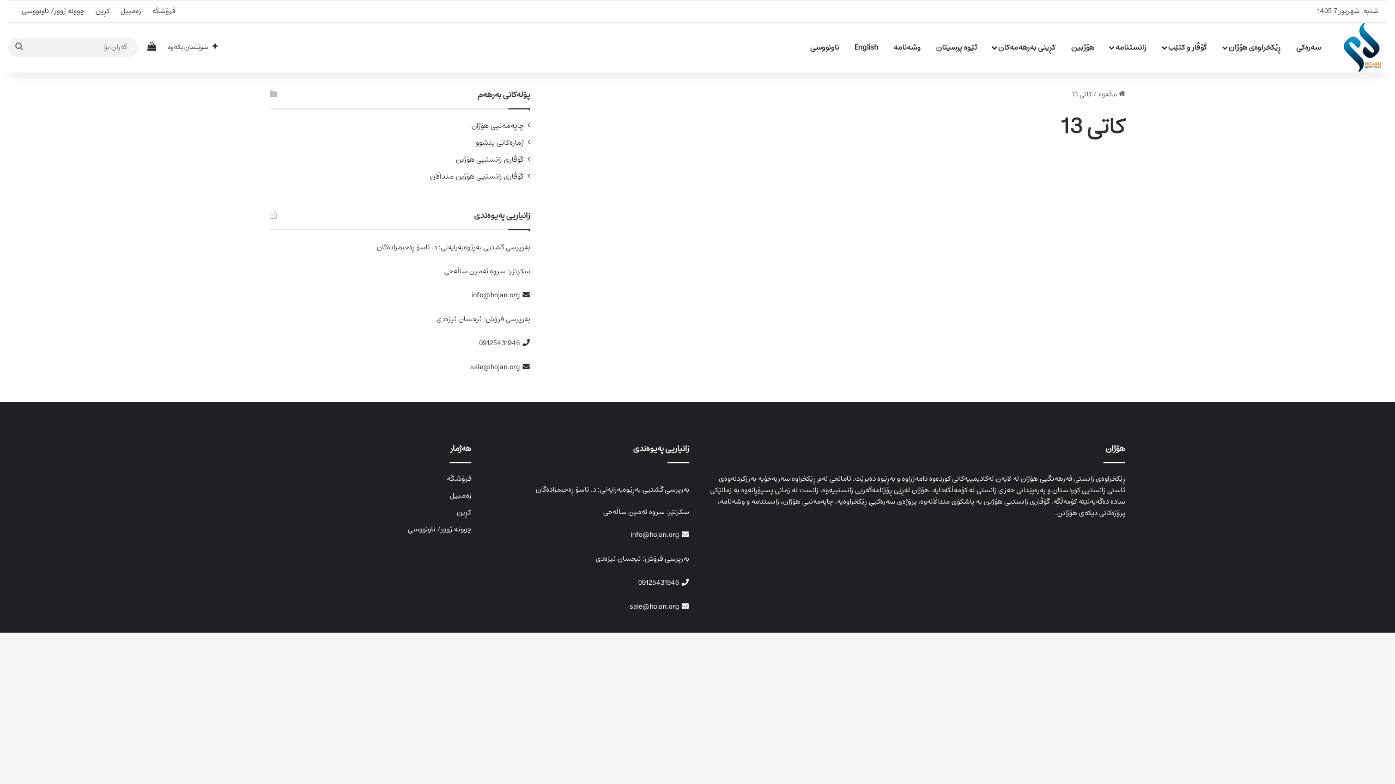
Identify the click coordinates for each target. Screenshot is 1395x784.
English (866, 47)
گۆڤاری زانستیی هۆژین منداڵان (477, 176)
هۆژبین (1082, 47)
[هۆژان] (1365, 47)
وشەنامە (907, 47)
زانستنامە (1131, 47)
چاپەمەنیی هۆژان (497, 126)
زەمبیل (130, 11)
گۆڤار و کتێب (1187, 47)
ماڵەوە (1109, 94)
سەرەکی (1308, 47)
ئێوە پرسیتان (956, 47)
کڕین (102, 11)
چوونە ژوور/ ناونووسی (53, 11)
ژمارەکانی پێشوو (500, 143)
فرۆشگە (163, 11)
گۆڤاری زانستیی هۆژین (490, 160)
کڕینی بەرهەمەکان (1027, 47)
